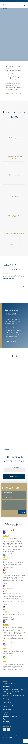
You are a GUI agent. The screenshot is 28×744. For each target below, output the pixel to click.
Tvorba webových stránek (12, 741)
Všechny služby (14, 244)
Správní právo (6, 718)
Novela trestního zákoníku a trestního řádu (13, 440)
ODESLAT (21, 512)
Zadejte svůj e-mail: (14, 467)
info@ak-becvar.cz (7, 709)
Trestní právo (6, 721)
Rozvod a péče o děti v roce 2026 (13, 382)
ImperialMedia (22, 741)
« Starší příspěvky (7, 449)
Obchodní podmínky (7, 737)
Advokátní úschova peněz (9, 723)
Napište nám (11, 341)
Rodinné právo (6, 714)
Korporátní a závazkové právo (10, 716)
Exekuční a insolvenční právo (9, 719)
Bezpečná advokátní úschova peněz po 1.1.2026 (13, 410)
